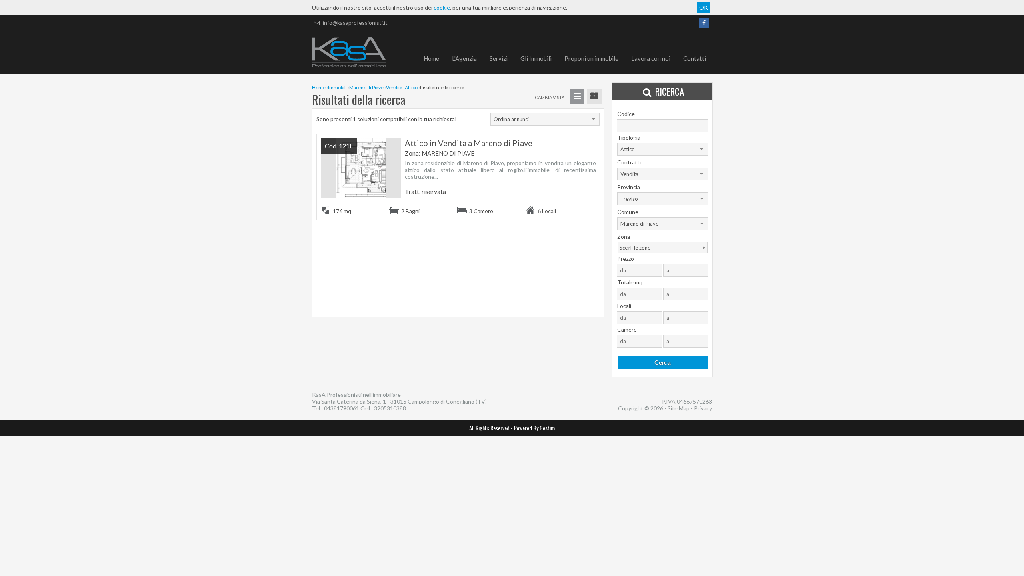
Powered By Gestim (534, 428)
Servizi (499, 58)
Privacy (703, 408)
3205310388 (390, 408)
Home (431, 58)
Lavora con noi (650, 58)
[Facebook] (704, 23)
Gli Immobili (536, 58)
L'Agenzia (464, 58)
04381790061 (341, 408)
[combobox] (545, 119)
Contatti (694, 58)
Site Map (679, 408)
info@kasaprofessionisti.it (355, 22)
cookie (442, 7)
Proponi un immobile (591, 58)
